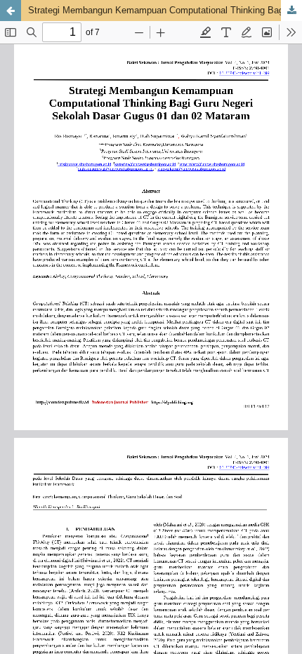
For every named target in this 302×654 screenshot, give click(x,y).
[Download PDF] (291, 10)
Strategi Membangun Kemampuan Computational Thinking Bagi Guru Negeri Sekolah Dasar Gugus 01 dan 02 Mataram (165, 10)
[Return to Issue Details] (10, 10)
